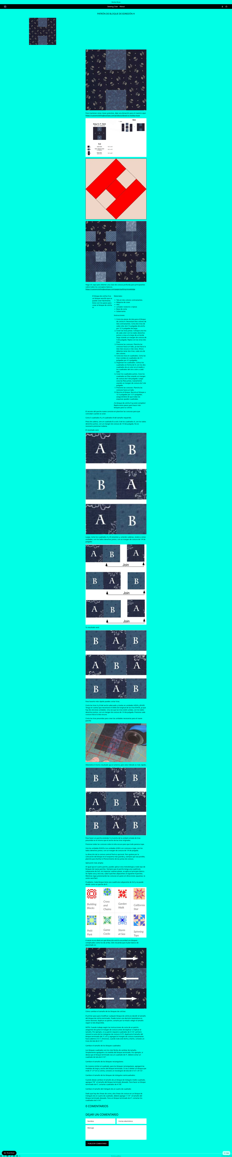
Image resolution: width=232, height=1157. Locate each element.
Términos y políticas (116, 1156)
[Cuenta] (222, 7)
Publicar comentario (97, 1143)
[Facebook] (1, 1156)
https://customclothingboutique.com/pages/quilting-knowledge (110, 289)
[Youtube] (7, 1156)
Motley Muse (228, 1156)
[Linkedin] (14, 1156)
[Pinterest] (17, 1156)
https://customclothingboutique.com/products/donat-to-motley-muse (113, 115)
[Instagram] (4, 1156)
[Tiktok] (11, 1156)
